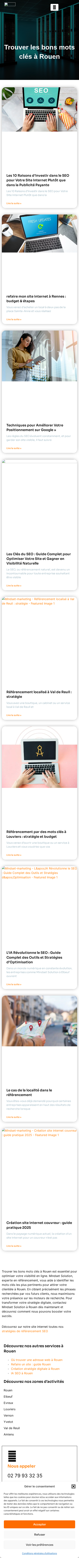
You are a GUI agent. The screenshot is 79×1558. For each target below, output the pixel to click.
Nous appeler (21, 1466)
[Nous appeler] (12, 1456)
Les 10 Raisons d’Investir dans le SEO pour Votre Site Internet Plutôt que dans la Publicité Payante (37, 180)
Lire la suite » (13, 203)
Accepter (39, 1524)
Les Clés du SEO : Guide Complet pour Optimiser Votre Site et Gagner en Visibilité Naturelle (38, 558)
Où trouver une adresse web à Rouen (36, 1360)
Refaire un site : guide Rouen (31, 1364)
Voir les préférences (39, 1545)
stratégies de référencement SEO (25, 1331)
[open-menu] (68, 7)
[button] (73, 1486)
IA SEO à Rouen (22, 1373)
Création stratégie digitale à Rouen (35, 1369)
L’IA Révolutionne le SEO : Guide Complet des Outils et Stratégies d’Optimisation (34, 957)
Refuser (39, 1534)
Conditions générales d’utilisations (39, 1553)
